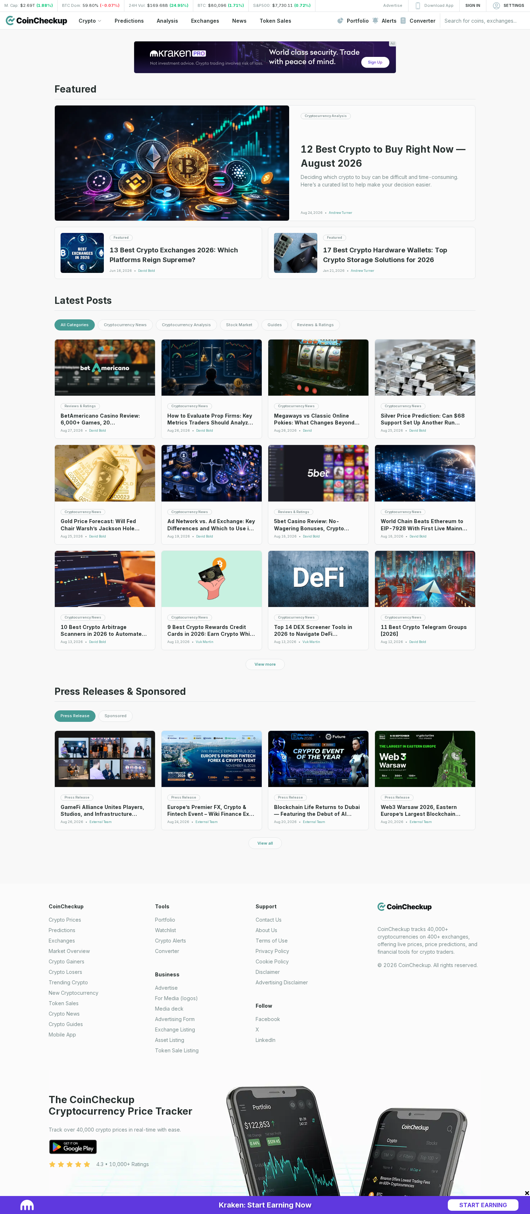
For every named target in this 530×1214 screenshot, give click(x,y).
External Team (100, 822)
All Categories (75, 324)
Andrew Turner (340, 213)
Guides (275, 324)
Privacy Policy (272, 951)
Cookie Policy (272, 961)
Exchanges (62, 941)
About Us (266, 930)
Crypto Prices (65, 920)
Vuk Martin (204, 642)
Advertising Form (175, 1019)
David (307, 430)
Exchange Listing (175, 1029)
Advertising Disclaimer (282, 982)
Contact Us (269, 920)
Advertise (166, 988)
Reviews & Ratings (315, 324)
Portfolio (165, 920)
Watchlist (165, 930)
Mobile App (62, 1034)
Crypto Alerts (170, 941)
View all (265, 843)
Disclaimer (268, 972)
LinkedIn (265, 1040)
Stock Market (239, 324)
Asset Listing (169, 1040)
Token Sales (64, 1003)
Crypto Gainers (66, 961)
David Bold (146, 271)
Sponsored (116, 715)
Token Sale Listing (177, 1050)
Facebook (268, 1019)
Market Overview (69, 951)
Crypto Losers (65, 972)
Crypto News (64, 1014)
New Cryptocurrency (73, 993)
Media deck (169, 1009)
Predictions (62, 930)
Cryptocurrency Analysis (186, 324)
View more (265, 664)
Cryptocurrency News (125, 324)
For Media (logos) (176, 998)
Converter (167, 951)
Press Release (75, 715)
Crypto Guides (66, 1024)
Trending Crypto (68, 982)
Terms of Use (272, 941)
